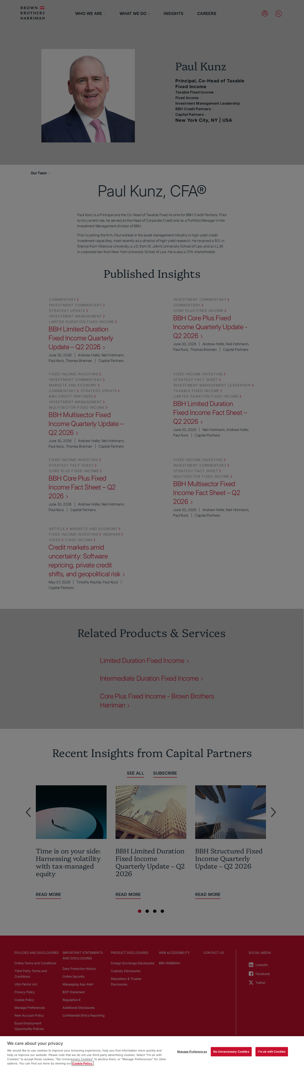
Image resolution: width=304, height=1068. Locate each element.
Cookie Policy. (82, 1063)
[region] (152, 1052)
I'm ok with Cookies (272, 1051)
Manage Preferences (192, 1051)
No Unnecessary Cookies (231, 1051)
